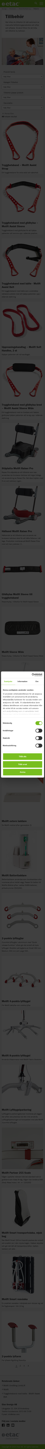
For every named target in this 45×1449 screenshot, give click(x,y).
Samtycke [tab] (8, 681)
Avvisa (22, 772)
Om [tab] (36, 681)
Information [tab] (22, 681)
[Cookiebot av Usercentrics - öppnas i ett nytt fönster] (32, 674)
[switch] (38, 731)
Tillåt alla (22, 756)
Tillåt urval (22, 764)
